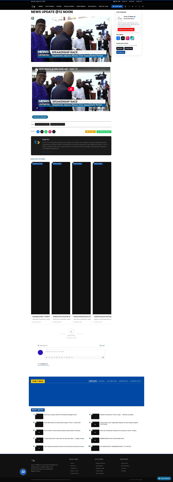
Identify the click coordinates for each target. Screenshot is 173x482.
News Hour (92, 381)
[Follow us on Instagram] (50, 131)
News (41, 6)
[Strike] (54, 357)
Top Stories (49, 6)
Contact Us (139, 1)
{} (69, 357)
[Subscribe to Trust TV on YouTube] (143, 6)
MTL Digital (139, 479)
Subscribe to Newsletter (40, 117)
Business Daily (100, 468)
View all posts (46, 152)
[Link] (67, 357)
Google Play (128, 48)
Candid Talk (99, 471)
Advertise (131, 1)
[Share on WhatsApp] (46, 131)
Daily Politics (99, 465)
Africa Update (69, 6)
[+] (72, 357)
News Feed (124, 463)
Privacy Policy (74, 473)
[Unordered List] (59, 357)
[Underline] (51, 357)
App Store (120, 48)
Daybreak (102, 381)
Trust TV (38, 479)
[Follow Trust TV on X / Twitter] (132, 6)
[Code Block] (64, 357)
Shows (59, 6)
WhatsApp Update (105, 131)
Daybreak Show (100, 463)
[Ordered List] (57, 357)
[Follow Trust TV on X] (123, 38)
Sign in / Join (116, 1)
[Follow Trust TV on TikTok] (139, 6)
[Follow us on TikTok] (54, 131)
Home (72, 463)
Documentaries (112, 381)
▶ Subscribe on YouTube (126, 29)
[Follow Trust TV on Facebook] (129, 6)
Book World (81, 6)
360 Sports (92, 6)
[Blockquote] (62, 357)
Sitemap (123, 471)
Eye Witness (120, 52)
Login (103, 345)
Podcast (123, 468)
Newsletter (91, 131)
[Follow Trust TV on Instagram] (136, 6)
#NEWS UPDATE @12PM (42, 124)
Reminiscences (123, 381)
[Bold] (46, 357)
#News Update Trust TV (57, 124)
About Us (124, 1)
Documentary (100, 473)
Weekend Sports (135, 381)
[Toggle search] (125, 6)
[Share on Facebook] (38, 131)
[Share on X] (42, 131)
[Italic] (49, 357)
